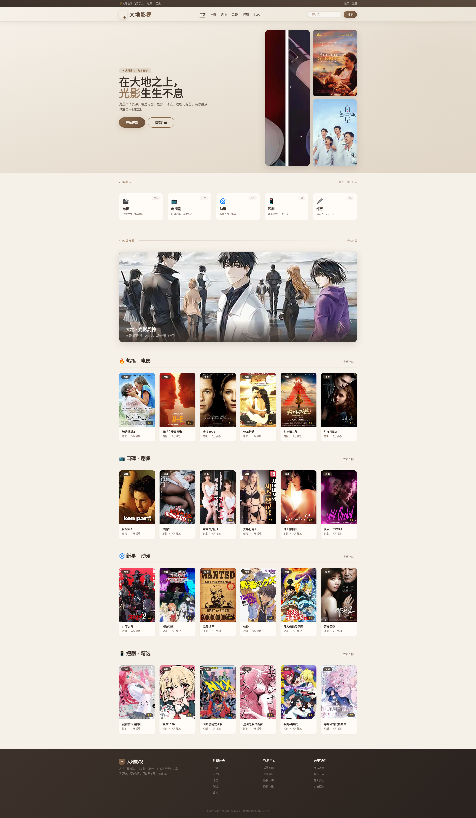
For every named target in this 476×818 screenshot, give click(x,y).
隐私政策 (268, 786)
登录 (346, 3)
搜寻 (350, 14)
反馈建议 (268, 774)
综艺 (257, 14)
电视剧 (217, 774)
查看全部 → (350, 361)
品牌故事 (319, 767)
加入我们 (319, 780)
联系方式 (319, 774)
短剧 (246, 14)
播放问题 (268, 767)
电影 (213, 14)
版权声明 (268, 780)
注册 (354, 3)
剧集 (224, 14)
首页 (202, 14)
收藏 (149, 3)
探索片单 (161, 122)
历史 (158, 3)
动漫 (235, 14)
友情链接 (319, 786)
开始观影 (132, 122)
